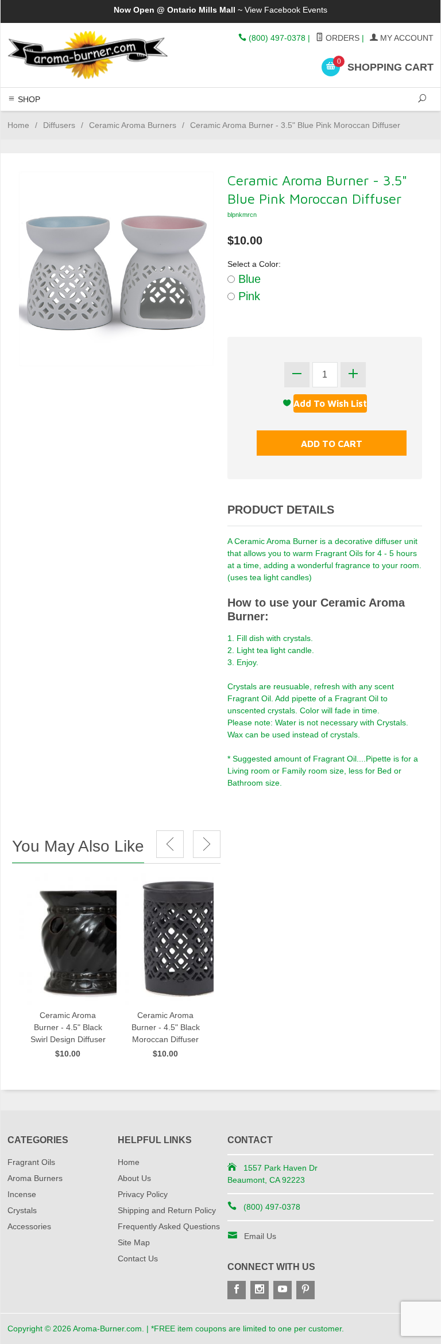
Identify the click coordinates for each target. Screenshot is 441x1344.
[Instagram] (259, 1290)
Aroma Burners (35, 1178)
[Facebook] (236, 1290)
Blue (248, 279)
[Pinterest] (305, 1290)
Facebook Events (295, 9)
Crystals (22, 1210)
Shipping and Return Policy (167, 1210)
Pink (247, 296)
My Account (406, 37)
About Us (134, 1178)
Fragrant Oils (31, 1162)
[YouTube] (282, 1290)
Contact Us (138, 1258)
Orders (341, 37)
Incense (21, 1194)
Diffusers (59, 125)
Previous (170, 844)
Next (206, 844)
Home (18, 125)
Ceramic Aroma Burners (132, 125)
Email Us (260, 1236)
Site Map (134, 1242)
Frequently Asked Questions (169, 1226)
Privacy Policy (143, 1194)
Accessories (29, 1226)
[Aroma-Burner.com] (88, 55)
